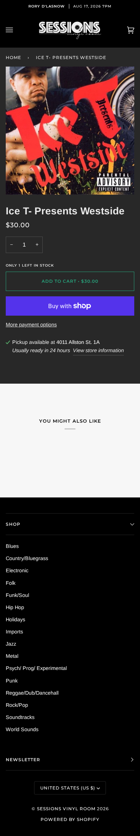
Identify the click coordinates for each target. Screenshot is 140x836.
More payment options (31, 324)
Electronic (17, 570)
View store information (98, 350)
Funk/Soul (17, 595)
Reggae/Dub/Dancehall (32, 693)
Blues (12, 546)
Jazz (11, 644)
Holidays (15, 619)
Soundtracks (20, 717)
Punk (12, 681)
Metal (12, 656)
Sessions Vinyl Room (66, 808)
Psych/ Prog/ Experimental (36, 668)
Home (13, 57)
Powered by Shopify (70, 819)
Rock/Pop (17, 705)
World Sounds (22, 729)
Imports (14, 632)
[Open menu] (16, 30)
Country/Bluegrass (27, 558)
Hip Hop (15, 607)
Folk (10, 583)
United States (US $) (67, 788)
